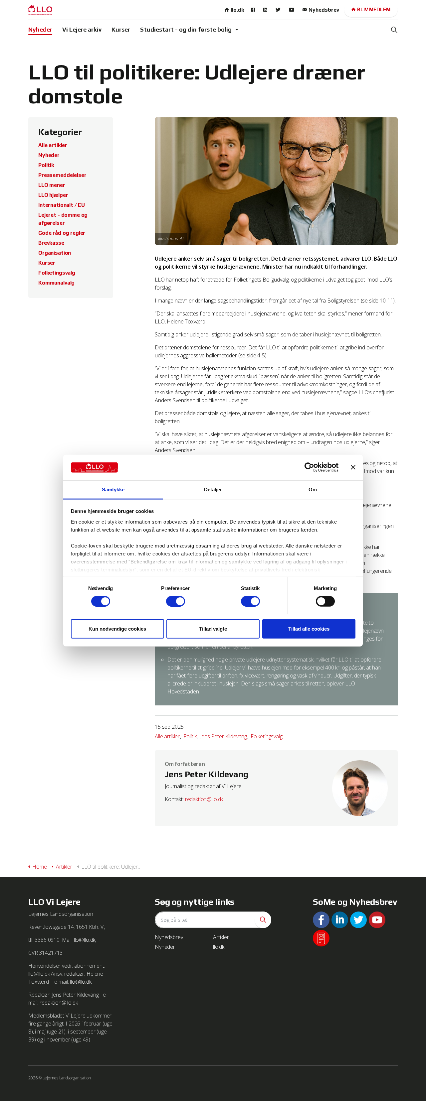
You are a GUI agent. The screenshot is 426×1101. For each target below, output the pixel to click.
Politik (190, 736)
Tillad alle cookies (308, 629)
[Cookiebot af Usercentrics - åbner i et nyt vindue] (309, 467)
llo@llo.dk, (85, 939)
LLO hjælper (53, 195)
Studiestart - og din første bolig (186, 29)
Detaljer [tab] (213, 489)
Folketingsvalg (267, 736)
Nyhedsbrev (324, 10)
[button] (263, 920)
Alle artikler (167, 736)
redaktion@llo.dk (204, 799)
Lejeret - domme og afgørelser (63, 219)
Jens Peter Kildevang (223, 736)
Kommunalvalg (56, 283)
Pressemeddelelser (62, 175)
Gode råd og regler (61, 233)
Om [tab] (313, 489)
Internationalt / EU (61, 205)
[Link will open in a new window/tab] (254, 10)
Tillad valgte (213, 629)
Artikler (221, 937)
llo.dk (237, 10)
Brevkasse (51, 243)
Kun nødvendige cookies (117, 629)
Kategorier (60, 132)
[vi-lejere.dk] (40, 10)
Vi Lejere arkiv (82, 29)
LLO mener (51, 185)
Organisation (54, 253)
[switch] (175, 601)
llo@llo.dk (81, 981)
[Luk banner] (353, 467)
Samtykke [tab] (113, 489)
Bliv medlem (373, 9)
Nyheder (40, 29)
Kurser (120, 29)
